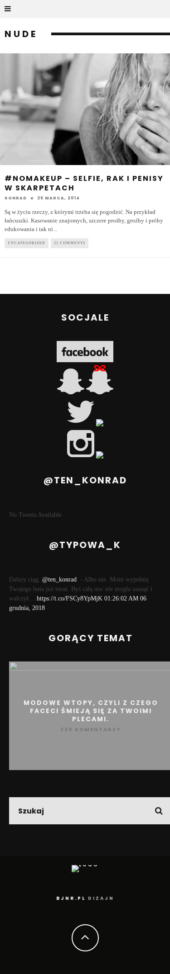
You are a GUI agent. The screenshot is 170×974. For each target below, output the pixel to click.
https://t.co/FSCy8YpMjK (69, 598)
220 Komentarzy (90, 729)
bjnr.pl (71, 898)
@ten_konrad (59, 579)
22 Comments (69, 243)
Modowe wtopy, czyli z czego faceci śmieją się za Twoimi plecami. (91, 710)
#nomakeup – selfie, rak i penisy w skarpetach (84, 183)
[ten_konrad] (71, 392)
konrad (16, 198)
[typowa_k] (99, 392)
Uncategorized (26, 243)
